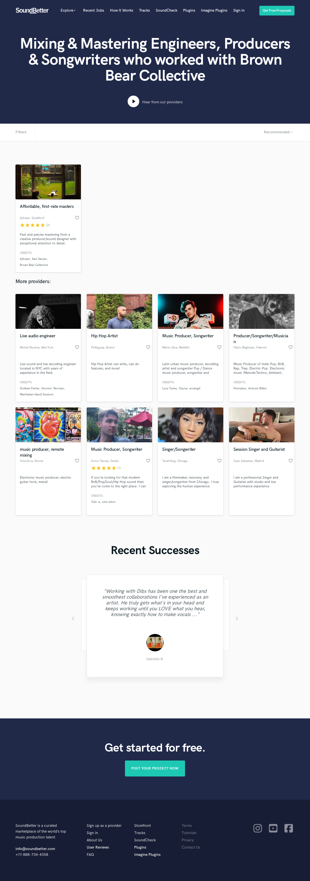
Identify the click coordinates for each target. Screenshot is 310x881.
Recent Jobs (93, 10)
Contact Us (191, 847)
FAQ (90, 854)
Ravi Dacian (39, 259)
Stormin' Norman (52, 388)
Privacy (188, 840)
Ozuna (183, 388)
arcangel (194, 388)
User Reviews (98, 847)
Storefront (142, 825)
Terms (187, 825)
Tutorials (189, 833)
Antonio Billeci (257, 388)
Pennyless (239, 388)
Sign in (239, 10)
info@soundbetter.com (35, 849)
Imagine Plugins (214, 10)
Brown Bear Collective (34, 265)
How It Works (121, 10)
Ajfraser (25, 259)
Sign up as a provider (104, 825)
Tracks (144, 10)
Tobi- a (95, 502)
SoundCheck (166, 10)
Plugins (189, 10)
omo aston (109, 502)
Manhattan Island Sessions (37, 394)
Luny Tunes (169, 388)
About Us (94, 840)
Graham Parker (29, 388)
